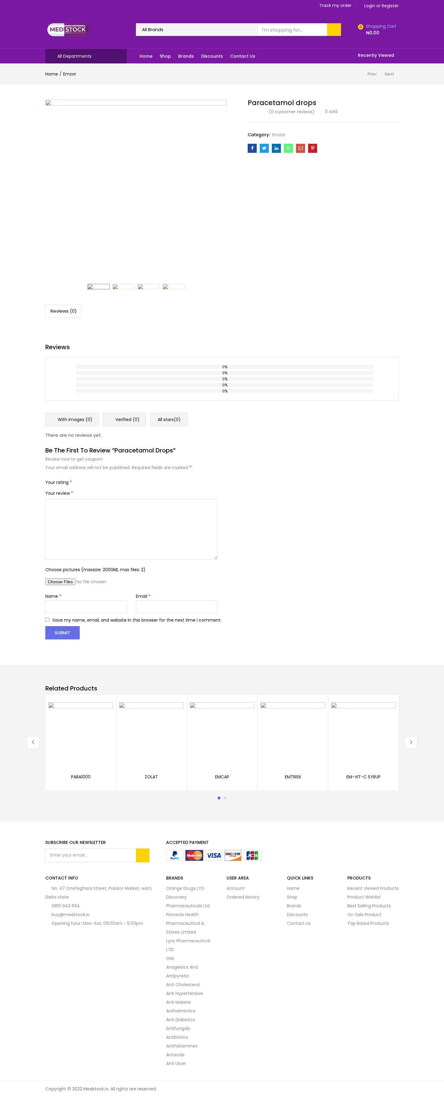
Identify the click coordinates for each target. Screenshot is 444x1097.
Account (236, 888)
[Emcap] (222, 734)
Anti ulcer (176, 1063)
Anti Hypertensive (184, 993)
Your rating (58, 482)
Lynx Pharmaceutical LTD (188, 945)
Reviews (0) (63, 311)
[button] (376, 29)
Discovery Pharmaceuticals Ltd (188, 901)
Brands (186, 56)
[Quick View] (101, 713)
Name (53, 596)
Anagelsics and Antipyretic (182, 971)
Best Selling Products (369, 906)
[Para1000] (80, 734)
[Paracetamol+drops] (264, 148)
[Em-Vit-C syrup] (363, 734)
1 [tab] (218, 797)
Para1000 (81, 777)
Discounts (212, 56)
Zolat (151, 777)
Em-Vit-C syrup (363, 777)
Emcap (222, 777)
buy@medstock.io (71, 915)
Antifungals (178, 1028)
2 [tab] (225, 797)
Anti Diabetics (180, 1020)
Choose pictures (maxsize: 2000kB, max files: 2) (95, 570)
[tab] (63, 311)
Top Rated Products (368, 923)
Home (146, 56)
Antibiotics (177, 1037)
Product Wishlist (364, 897)
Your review (59, 493)
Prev (372, 74)
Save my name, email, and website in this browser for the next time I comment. (137, 620)
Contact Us (242, 56)
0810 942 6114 (66, 906)
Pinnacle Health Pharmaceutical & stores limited (185, 923)
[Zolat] (151, 734)
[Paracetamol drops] (252, 148)
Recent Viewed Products (373, 888)
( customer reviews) (292, 112)
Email (143, 596)
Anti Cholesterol (183, 985)
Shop (165, 56)
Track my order (335, 5)
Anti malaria (178, 1002)
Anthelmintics (180, 1011)
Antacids (175, 1055)
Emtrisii (293, 777)
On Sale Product (364, 915)
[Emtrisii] (292, 734)
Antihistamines (182, 1046)
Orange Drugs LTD (185, 888)
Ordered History (243, 897)
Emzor (69, 74)
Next (389, 74)
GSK (170, 958)
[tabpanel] (80, 742)
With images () (74, 420)
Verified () (127, 420)
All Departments (74, 56)
